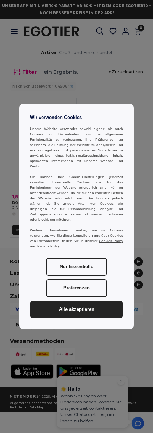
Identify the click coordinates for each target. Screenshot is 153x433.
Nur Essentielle (76, 266)
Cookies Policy (111, 241)
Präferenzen (76, 288)
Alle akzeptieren (76, 309)
